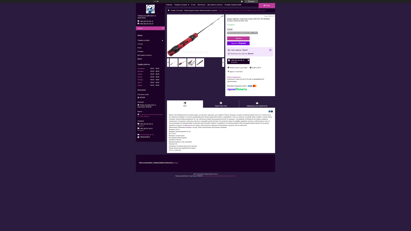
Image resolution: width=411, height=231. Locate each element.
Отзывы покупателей (233, 5)
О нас (193, 5)
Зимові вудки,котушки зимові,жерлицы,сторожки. (200, 10)
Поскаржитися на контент (211, 176)
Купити (238, 38)
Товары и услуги (180, 5)
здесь (175, 163)
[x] (272, 112)
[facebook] (269, 112)
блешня (188, 127)
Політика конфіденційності (228, 176)
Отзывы (140, 51)
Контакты (201, 5)
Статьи (140, 44)
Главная (169, 5)
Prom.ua (215, 174)
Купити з (235, 43)
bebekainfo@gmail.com (147, 134)
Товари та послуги (177, 10)
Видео (140, 59)
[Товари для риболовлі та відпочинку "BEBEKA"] (150, 9)
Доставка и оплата (215, 5)
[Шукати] (163, 28)
